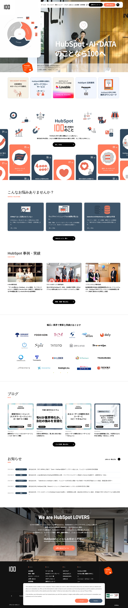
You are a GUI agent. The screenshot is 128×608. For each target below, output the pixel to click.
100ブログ (66, 571)
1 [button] (53, 372)
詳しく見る (58, 144)
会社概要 (76, 4)
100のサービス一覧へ (61, 238)
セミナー (60, 4)
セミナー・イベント (33, 576)
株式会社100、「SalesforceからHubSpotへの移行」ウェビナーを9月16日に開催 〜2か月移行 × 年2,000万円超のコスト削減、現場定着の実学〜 (70, 480)
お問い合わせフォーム (62, 548)
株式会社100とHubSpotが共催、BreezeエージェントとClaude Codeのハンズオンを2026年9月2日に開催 (59, 486)
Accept (82, 600)
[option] (64, 346)
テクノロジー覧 (50, 576)
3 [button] (67, 372)
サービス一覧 (49, 571)
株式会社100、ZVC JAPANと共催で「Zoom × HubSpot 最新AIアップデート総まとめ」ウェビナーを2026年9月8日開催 (63, 469)
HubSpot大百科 (81, 571)
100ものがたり (67, 573)
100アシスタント (50, 579)
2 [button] (60, 372)
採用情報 (82, 4)
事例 (56, 4)
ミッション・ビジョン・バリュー (85, 580)
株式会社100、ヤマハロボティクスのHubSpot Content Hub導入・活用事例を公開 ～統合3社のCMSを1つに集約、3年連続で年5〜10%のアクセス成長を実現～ (74, 493)
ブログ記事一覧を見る (61, 444)
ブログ (66, 4)
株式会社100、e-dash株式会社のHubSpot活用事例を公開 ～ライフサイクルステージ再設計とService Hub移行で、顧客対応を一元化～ (68, 475)
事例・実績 (31, 573)
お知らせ (71, 4)
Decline (96, 600)
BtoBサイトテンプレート (52, 573)
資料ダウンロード (95, 4)
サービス (43, 4)
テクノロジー (50, 4)
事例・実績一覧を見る (61, 301)
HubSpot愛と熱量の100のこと (85, 575)
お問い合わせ (109, 4)
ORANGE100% (67, 576)
